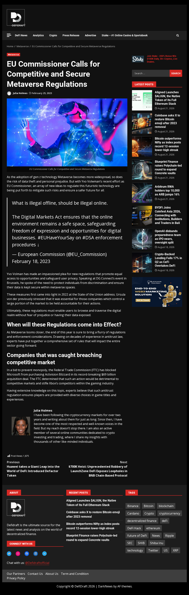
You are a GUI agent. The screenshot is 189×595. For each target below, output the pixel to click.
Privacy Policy (16, 578)
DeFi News (21, 35)
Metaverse (13, 54)
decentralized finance (142, 521)
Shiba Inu (156, 543)
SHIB (141, 543)
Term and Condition (75, 574)
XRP (175, 550)
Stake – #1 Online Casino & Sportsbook (124, 35)
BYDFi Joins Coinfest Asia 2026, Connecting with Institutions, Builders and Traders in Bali (142, 216)
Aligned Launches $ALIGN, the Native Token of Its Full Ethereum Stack (142, 100)
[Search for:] (151, 73)
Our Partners (16, 574)
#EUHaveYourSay (56, 237)
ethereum (153, 528)
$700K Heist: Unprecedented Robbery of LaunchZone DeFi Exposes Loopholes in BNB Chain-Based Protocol (98, 468)
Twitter (153, 550)
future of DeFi (137, 536)
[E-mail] (14, 452)
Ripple (169, 536)
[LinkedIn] (35, 553)
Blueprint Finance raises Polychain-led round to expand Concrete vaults (142, 170)
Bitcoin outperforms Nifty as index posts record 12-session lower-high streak (142, 146)
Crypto (53, 35)
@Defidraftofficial (37, 563)
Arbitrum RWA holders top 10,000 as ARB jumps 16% (142, 193)
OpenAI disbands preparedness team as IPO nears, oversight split (142, 239)
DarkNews (105, 586)
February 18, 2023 (31, 261)
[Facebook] (27, 553)
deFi (164, 521)
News (156, 536)
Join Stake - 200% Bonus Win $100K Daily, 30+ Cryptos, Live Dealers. (162, 59)
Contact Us (35, 574)
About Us (51, 574)
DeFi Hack (134, 528)
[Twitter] (9, 553)
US (166, 550)
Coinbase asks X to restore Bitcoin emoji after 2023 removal (142, 123)
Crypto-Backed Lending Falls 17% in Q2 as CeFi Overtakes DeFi (142, 262)
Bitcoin (148, 506)
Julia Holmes (20, 93)
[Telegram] (44, 553)
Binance (132, 506)
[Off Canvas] (9, 35)
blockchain (166, 506)
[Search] (177, 35)
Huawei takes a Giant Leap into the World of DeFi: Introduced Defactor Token (33, 468)
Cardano (133, 513)
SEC (130, 543)
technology (135, 550)
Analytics (38, 35)
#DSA (88, 237)
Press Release (71, 35)
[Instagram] (18, 553)
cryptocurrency (169, 513)
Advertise (90, 35)
